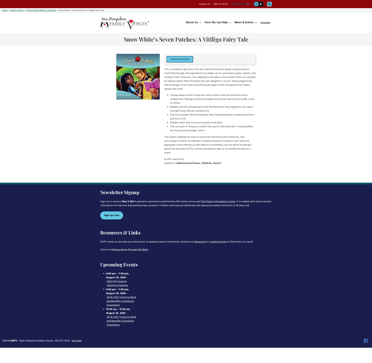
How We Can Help (219, 22)
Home (5, 10)
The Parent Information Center (218, 202)
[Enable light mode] (256, 4)
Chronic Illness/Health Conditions (41, 10)
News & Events (247, 22)
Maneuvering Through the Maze (130, 250)
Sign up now (111, 215)
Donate (265, 23)
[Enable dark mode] (261, 4)
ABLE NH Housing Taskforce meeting (117, 284)
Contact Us (204, 4)
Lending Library (17, 10)
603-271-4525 (221, 4)
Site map (76, 341)
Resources (200, 242)
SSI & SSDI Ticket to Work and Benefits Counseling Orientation (121, 301)
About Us (194, 22)
